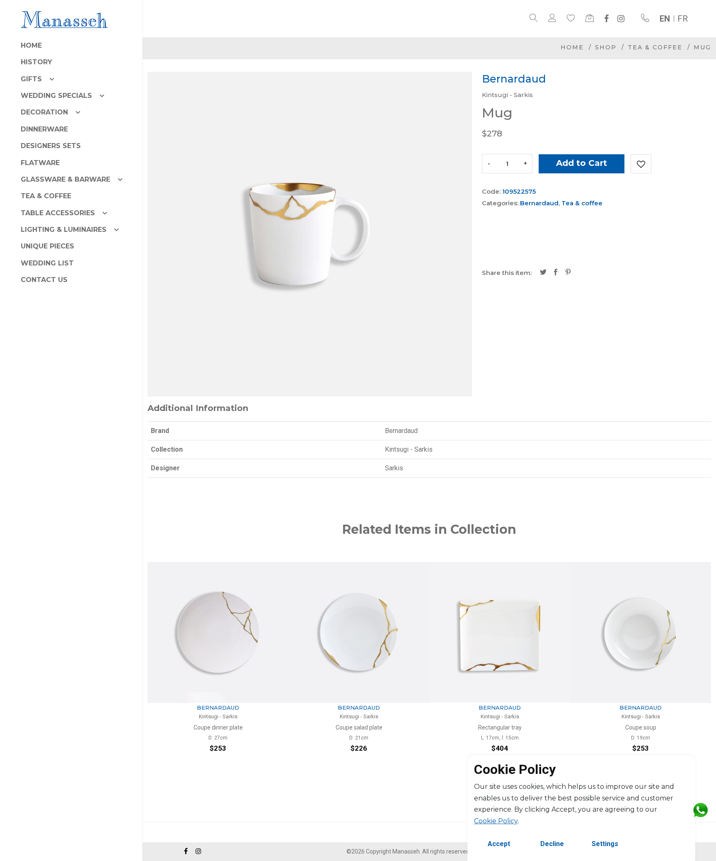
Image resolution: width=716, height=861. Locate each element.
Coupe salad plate (220, 727)
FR (682, 19)
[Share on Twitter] (543, 273)
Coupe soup (502, 727)
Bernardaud (539, 203)
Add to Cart (581, 163)
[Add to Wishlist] (641, 163)
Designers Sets (51, 146)
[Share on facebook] (555, 273)
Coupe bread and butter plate (643, 727)
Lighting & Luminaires (63, 229)
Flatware (40, 163)
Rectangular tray (361, 727)
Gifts (31, 79)
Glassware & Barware (65, 179)
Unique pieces (47, 246)
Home (31, 45)
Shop (606, 47)
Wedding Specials (56, 96)
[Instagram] (620, 19)
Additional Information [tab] (198, 408)
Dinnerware (44, 129)
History (36, 62)
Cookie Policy (496, 821)
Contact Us (44, 280)
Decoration (44, 112)
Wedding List (47, 263)
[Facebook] (606, 19)
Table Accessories (58, 213)
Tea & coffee (46, 196)
